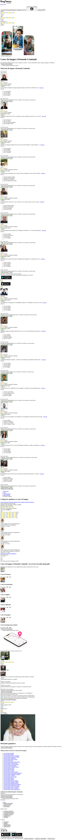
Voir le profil (5, 101)
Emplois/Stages (7, 825)
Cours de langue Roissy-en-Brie (10, 759)
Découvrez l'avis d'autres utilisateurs (8, 553)
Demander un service (21, 10)
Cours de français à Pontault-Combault (9, 502)
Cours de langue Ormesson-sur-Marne (11, 774)
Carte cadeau (6, 806)
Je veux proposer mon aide (17, 837)
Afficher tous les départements (7, 791)
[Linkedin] (3, 831)
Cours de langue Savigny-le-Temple (11, 755)
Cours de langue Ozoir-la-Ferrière (10, 771)
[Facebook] (1, 831)
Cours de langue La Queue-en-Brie (11, 764)
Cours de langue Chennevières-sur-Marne (12, 773)
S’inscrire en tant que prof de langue (8, 10)
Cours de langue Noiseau (8, 769)
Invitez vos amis (7, 805)
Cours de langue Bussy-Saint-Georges (11, 762)
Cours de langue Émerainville (9, 765)
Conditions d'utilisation (28, 838)
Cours (4, 492)
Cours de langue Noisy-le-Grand (10, 780)
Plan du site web (51, 838)
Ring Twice (5, 491)
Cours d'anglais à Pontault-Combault (26, 502)
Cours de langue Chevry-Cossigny (10, 788)
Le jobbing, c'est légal (8, 814)
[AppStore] (6, 284)
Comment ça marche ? (8, 811)
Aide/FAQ (6, 817)
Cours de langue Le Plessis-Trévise (11, 767)
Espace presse (7, 826)
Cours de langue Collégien (9, 775)
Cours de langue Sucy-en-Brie (10, 776)
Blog (4, 802)
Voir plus (41, 87)
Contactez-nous (7, 815)
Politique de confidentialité (40, 838)
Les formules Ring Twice (9, 812)
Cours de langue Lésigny (8, 768)
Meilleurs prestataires (8, 803)
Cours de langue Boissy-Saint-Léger (11, 785)
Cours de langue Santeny (8, 779)
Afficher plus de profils (5, 488)
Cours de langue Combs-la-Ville (10, 763)
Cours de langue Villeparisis (9, 758)
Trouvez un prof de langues (6, 64)
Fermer (18, 791)
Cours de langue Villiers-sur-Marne (11, 781)
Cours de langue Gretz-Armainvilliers (11, 789)
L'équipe (5, 823)
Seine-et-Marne (6, 495)
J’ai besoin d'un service (5, 837)
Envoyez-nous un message (6, 795)
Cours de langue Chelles (8, 753)
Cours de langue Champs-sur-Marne (11, 757)
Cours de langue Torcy (8, 760)
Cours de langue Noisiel (8, 778)
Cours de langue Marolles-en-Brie (10, 783)
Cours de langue (6, 493)
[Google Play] (6, 278)
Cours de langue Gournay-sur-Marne (11, 786)
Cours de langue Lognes (8, 770)
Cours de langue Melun (8, 754)
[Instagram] (6, 831)
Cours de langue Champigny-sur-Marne (12, 784)
